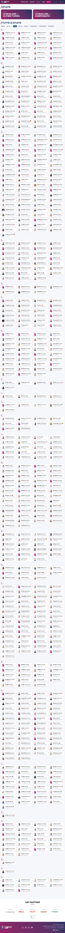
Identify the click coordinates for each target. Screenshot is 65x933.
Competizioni (24, 1)
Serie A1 (20, 26)
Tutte (15, 26)
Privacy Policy (47, 927)
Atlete (38, 1)
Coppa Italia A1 (33, 26)
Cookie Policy (53, 927)
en (60, 1)
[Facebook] (23, 927)
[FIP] (56, 930)
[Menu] (63, 2)
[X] (29, 927)
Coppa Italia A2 (42, 26)
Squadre (32, 1)
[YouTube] (32, 927)
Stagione (3, 26)
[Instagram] (26, 927)
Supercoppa (51, 26)
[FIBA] (62, 930)
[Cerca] (54, 2)
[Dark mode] (56, 2)
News (43, 1)
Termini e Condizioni (60, 927)
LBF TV (48, 1)
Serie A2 (26, 26)
